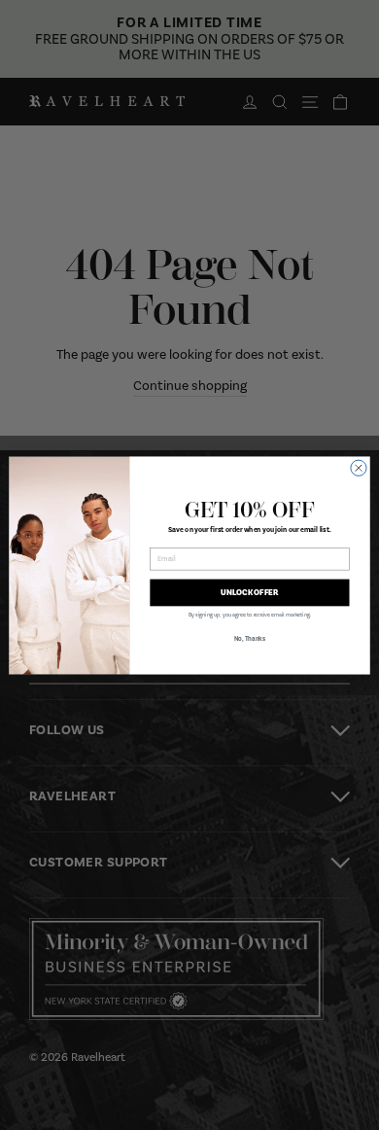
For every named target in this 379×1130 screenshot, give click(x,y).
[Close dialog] (358, 468)
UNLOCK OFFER (249, 591)
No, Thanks (250, 639)
